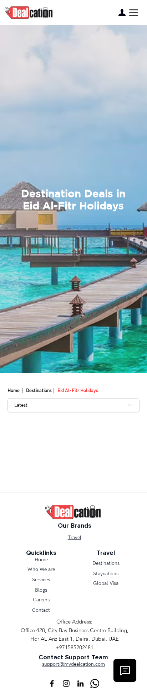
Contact (41, 610)
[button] (133, 12)
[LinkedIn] (80, 683)
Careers (41, 600)
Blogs (41, 590)
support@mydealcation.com (73, 664)
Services (41, 580)
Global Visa (105, 583)
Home (13, 391)
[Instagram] (66, 683)
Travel (74, 537)
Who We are (41, 569)
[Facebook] (51, 683)
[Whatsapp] (94, 683)
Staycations (105, 574)
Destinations (39, 391)
